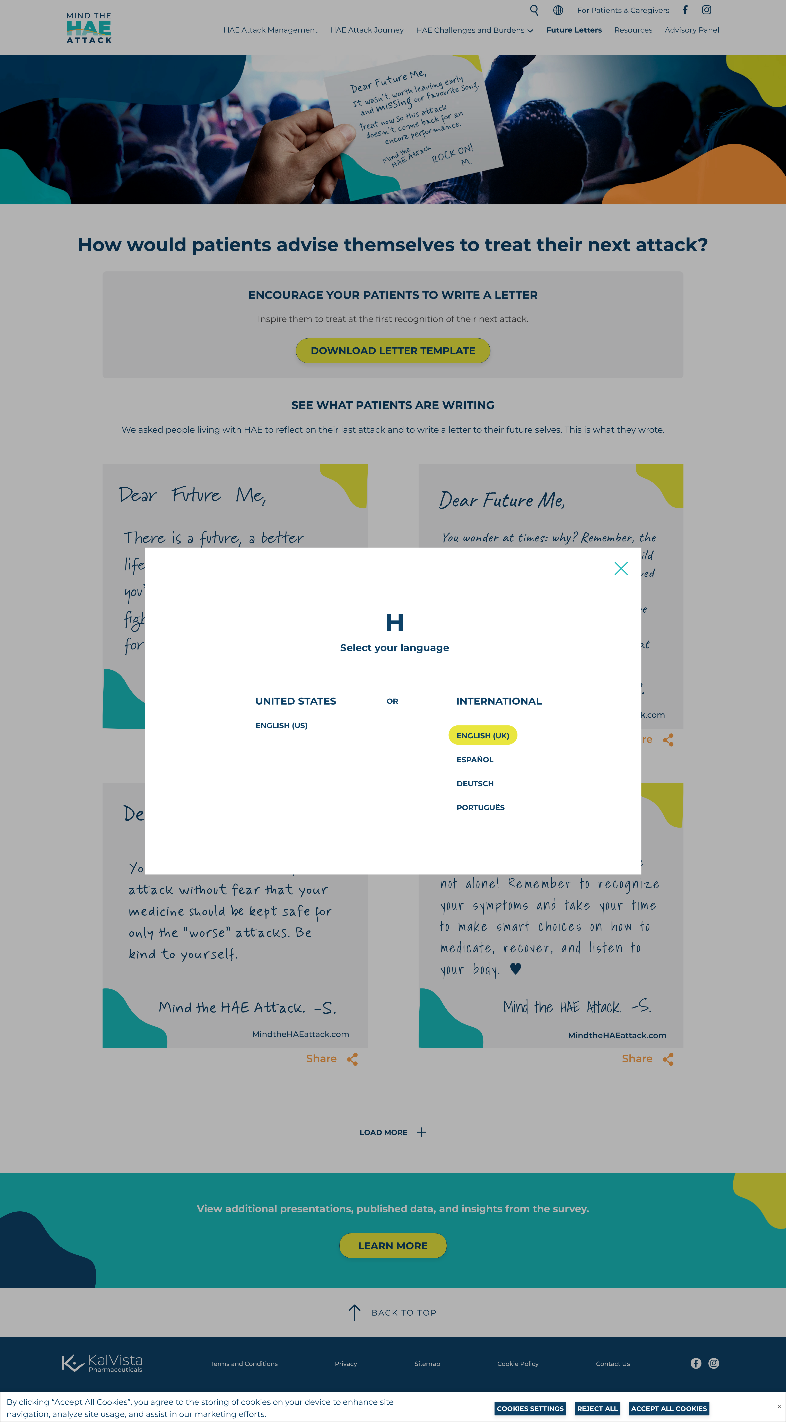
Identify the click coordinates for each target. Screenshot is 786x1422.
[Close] (779, 1406)
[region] (393, 1407)
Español (475, 759)
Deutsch (475, 783)
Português (481, 807)
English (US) (282, 725)
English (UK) (483, 735)
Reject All (597, 1409)
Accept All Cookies (669, 1409)
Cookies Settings (530, 1409)
